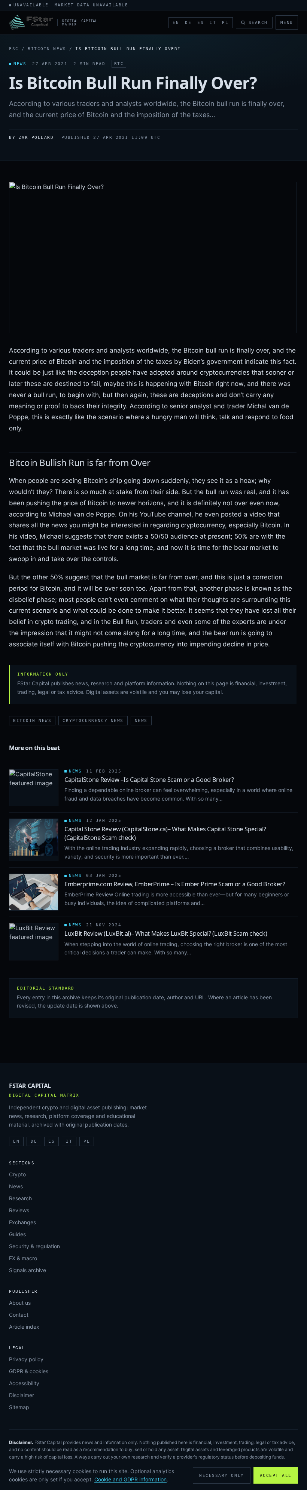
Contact (18, 1314)
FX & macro (23, 1258)
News (141, 720)
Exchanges (22, 1222)
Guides (17, 1234)
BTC (119, 63)
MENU (286, 22)
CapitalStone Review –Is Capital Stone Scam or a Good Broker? (149, 780)
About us (20, 1302)
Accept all (276, 1475)
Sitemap (19, 1407)
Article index (24, 1326)
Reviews (19, 1210)
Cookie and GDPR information (130, 1479)
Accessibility (24, 1383)
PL (225, 22)
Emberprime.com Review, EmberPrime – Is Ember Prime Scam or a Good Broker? (174, 884)
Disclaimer (21, 1395)
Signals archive (27, 1270)
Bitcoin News (47, 49)
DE (188, 22)
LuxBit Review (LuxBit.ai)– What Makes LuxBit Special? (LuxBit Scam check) (165, 933)
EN (176, 22)
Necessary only (221, 1475)
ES (200, 22)
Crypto (17, 1174)
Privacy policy (26, 1359)
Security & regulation (34, 1246)
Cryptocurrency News (93, 720)
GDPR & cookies (28, 1371)
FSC (14, 49)
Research (20, 1198)
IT (213, 22)
